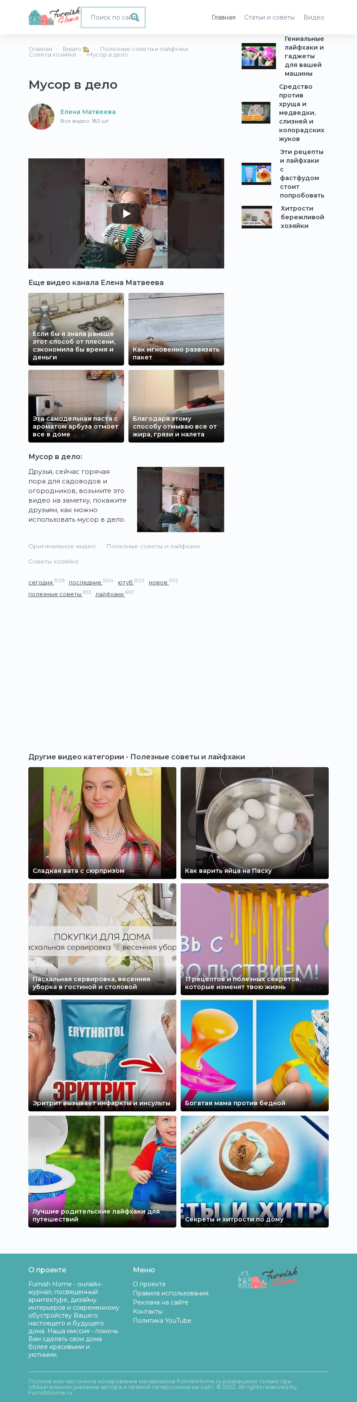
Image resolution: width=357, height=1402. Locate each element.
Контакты (147, 1311)
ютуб (131, 582)
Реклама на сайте (161, 1302)
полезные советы (59, 593)
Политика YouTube (162, 1321)
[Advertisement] (126, 664)
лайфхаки (114, 593)
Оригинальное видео (62, 546)
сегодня (46, 582)
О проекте (149, 1284)
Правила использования (171, 1293)
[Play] (126, 213)
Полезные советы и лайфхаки (153, 546)
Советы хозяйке (53, 561)
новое (163, 582)
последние (91, 582)
